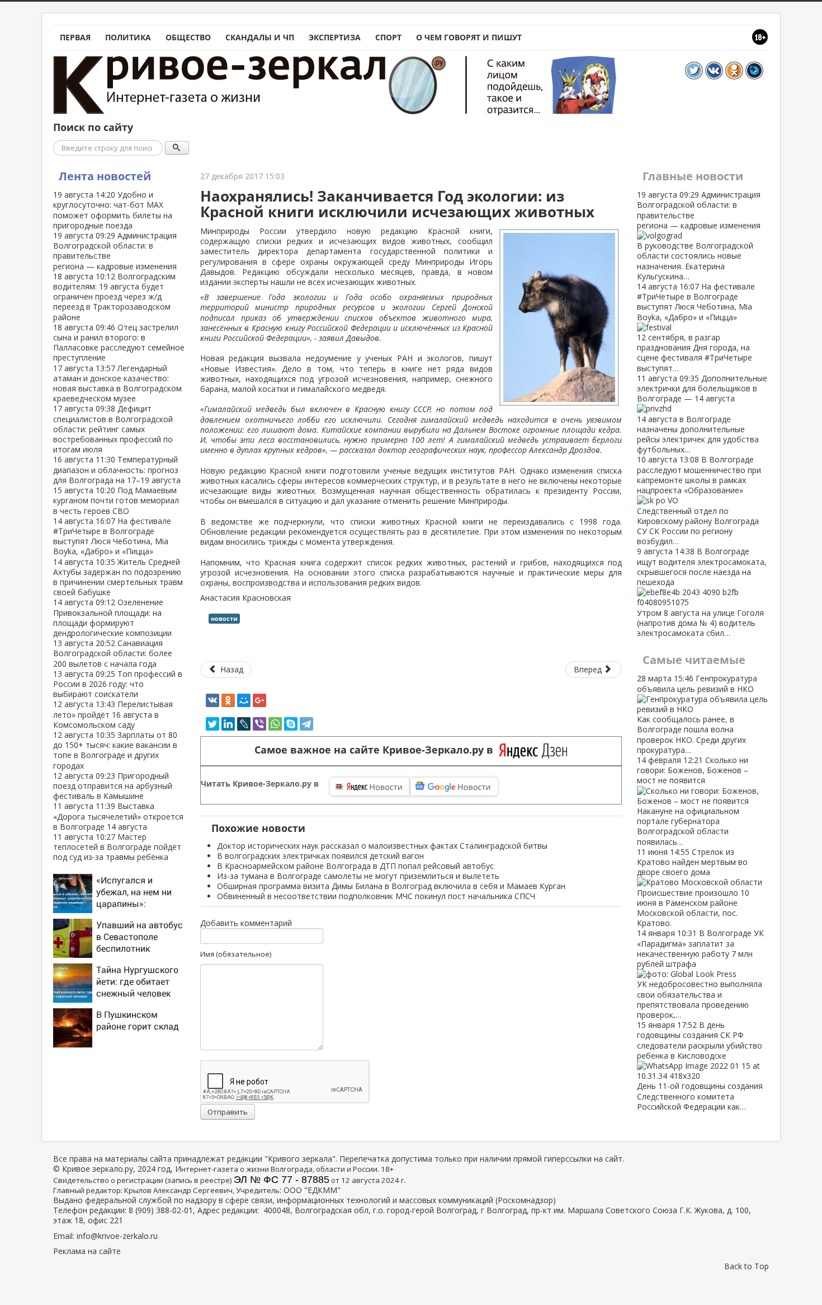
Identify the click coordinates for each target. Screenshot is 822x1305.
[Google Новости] (454, 787)
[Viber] (259, 724)
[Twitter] (212, 724)
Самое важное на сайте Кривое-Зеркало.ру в (376, 750)
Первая (75, 37)
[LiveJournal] (244, 724)
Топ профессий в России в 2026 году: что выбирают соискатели (117, 683)
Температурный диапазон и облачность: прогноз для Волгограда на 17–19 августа (117, 469)
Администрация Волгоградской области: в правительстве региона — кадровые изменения (115, 251)
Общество (188, 37)
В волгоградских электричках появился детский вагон (320, 855)
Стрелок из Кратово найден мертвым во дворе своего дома (693, 887)
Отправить (227, 1112)
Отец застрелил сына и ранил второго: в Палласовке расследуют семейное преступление (119, 342)
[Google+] (259, 700)
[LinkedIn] (228, 724)
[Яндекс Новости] (369, 787)
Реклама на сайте (87, 1251)
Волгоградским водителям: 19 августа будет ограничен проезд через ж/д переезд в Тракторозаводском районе (114, 296)
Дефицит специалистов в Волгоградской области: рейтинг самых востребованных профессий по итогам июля (113, 429)
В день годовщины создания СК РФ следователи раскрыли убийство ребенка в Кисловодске (700, 1065)
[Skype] (290, 724)
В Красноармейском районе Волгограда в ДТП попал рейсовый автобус (355, 865)
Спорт (388, 37)
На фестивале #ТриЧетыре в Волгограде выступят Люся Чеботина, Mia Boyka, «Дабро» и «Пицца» (112, 536)
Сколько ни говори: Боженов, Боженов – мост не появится (692, 801)
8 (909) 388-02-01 (161, 1210)
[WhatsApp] (275, 724)
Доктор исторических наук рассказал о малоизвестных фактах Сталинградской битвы (382, 845)
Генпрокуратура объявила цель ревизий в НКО (697, 714)
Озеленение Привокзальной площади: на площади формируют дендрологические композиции (112, 617)
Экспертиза (335, 37)
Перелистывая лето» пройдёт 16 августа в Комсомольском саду (113, 714)
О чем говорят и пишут (469, 37)
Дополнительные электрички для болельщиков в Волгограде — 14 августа (702, 414)
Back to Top (746, 1266)
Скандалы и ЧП (259, 37)
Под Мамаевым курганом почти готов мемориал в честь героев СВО (116, 500)
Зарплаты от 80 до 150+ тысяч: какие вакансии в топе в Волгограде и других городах (115, 750)
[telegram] (306, 724)
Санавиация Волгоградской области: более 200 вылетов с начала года (112, 653)
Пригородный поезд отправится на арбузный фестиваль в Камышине (112, 785)
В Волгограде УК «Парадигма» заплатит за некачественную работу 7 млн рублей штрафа (700, 974)
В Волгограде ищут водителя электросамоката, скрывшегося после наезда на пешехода (702, 592)
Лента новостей (105, 176)
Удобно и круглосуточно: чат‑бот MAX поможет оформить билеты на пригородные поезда (112, 210)
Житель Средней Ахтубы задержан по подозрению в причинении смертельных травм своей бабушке (118, 577)
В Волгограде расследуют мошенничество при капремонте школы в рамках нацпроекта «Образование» (699, 500)
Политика (128, 37)
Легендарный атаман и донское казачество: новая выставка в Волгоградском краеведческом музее (117, 383)
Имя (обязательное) (235, 954)
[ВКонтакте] (212, 700)
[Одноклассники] (228, 700)
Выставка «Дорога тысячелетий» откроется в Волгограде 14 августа (118, 816)
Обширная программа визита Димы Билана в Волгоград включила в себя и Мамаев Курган (391, 886)
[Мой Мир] (244, 700)
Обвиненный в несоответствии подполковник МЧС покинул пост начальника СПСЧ (376, 896)
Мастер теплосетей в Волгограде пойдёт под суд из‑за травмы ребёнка (117, 846)
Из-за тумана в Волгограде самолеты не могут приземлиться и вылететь (358, 876)
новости (224, 618)
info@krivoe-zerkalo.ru (117, 1236)
